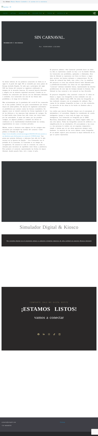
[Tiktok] (54, 334)
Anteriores (23, 13)
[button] (28, 13)
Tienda (49, 13)
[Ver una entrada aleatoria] (94, 13)
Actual (13, 13)
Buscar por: (37, 13)
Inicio (5, 13)
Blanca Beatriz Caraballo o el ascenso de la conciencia (29, 1)
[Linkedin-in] (44, 334)
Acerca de (61, 13)
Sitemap (62, 422)
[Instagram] (49, 334)
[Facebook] (38, 334)
